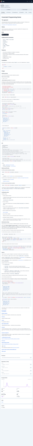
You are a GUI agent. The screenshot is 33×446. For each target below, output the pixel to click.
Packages (2, 4)
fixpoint (2, 5)
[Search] (29, 1)
